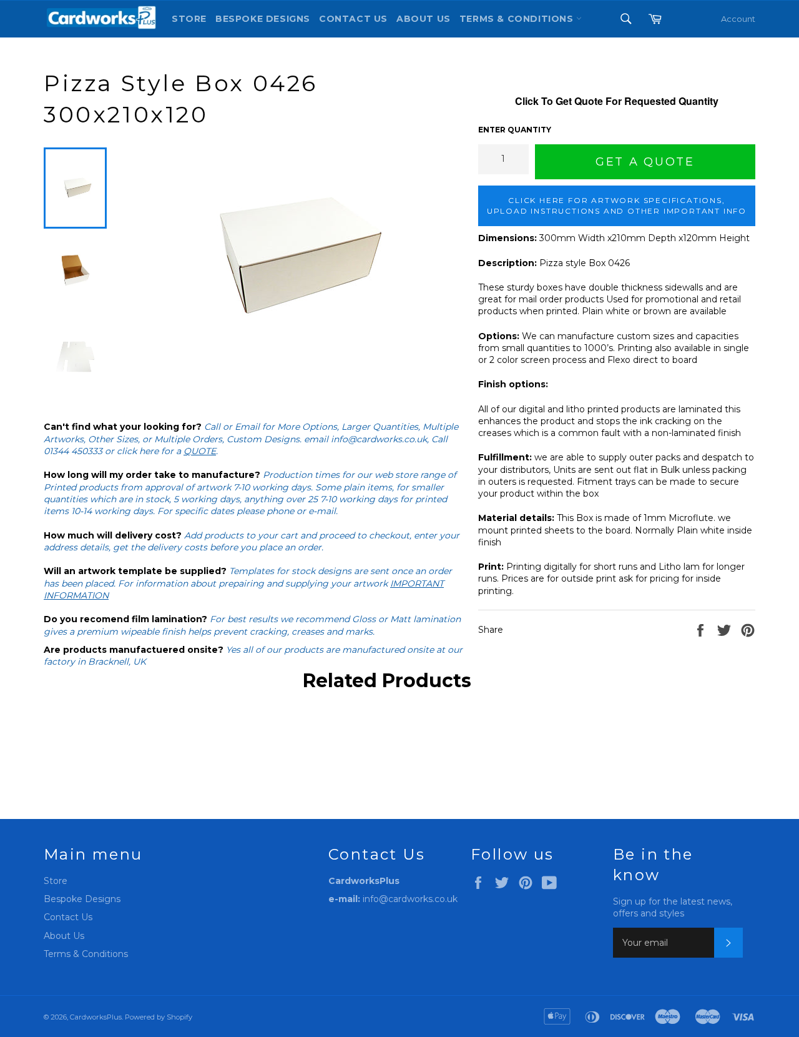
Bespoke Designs (262, 18)
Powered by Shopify (158, 1017)
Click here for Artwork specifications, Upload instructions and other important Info (617, 206)
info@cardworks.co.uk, (380, 439)
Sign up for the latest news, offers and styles (672, 907)
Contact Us (353, 18)
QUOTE (200, 451)
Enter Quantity (514, 129)
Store (189, 18)
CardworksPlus (96, 1017)
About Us (423, 18)
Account (738, 19)
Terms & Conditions (86, 954)
